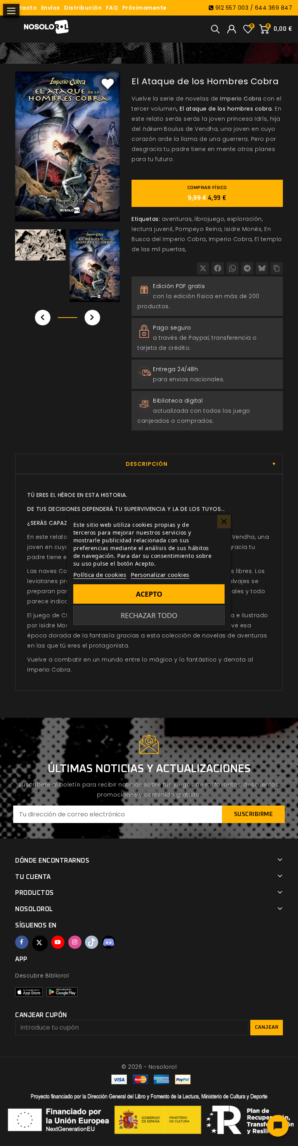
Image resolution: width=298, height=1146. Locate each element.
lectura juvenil (152, 229)
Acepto (149, 594)
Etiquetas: (146, 219)
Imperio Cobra (241, 98)
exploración (244, 219)
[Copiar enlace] (276, 268)
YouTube (57, 942)
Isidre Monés (243, 229)
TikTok (91, 942)
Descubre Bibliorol (42, 975)
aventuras (177, 219)
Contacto (22, 8)
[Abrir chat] (278, 1126)
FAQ (112, 8)
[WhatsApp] (232, 268)
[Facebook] (217, 268)
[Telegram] (247, 268)
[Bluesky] (262, 268)
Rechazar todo (149, 615)
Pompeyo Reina (198, 229)
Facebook (21, 942)
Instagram (74, 942)
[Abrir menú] (11, 11)
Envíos (50, 8)
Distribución (83, 8)
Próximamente (144, 8)
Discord (108, 942)
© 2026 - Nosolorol (149, 1067)
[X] (203, 268)
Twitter (40, 943)
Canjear (267, 1027)
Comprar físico (207, 193)
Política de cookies (99, 574)
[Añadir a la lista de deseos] (108, 83)
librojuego (209, 219)
